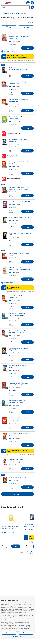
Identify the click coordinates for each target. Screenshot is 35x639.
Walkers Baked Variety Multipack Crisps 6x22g (19, 37)
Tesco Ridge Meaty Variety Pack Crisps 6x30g (20, 234)
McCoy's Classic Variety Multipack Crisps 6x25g (19, 349)
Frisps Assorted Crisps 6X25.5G (19, 418)
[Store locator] (32, 2)
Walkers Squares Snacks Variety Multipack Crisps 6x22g (18, 384)
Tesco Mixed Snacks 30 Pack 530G (19, 202)
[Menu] (2, 2)
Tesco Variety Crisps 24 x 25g (18, 477)
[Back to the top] (18, 500)
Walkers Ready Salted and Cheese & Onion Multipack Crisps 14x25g (19, 188)
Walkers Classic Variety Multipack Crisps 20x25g (19, 100)
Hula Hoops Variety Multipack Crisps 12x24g (20, 163)
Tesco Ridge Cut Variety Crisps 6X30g (20, 217)
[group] (11, 531)
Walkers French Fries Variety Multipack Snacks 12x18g (17, 314)
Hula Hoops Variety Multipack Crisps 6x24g (20, 434)
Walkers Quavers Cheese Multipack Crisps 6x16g (10, 527)
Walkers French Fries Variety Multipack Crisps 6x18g (17, 401)
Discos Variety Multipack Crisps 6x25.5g (18, 366)
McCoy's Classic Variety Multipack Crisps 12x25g (19, 140)
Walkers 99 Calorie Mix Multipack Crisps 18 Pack (19, 117)
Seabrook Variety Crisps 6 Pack (18, 459)
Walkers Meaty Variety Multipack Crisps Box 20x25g (18, 83)
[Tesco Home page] (8, 3)
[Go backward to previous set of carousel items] (28, 552)
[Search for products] (32, 7)
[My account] (28, 2)
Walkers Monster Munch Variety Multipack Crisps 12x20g (18, 331)
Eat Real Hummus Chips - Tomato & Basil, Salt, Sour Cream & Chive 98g (20, 268)
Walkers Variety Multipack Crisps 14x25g (19, 254)
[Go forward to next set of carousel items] (31, 552)
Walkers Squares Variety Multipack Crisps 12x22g (19, 297)
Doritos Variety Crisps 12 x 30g (18, 69)
